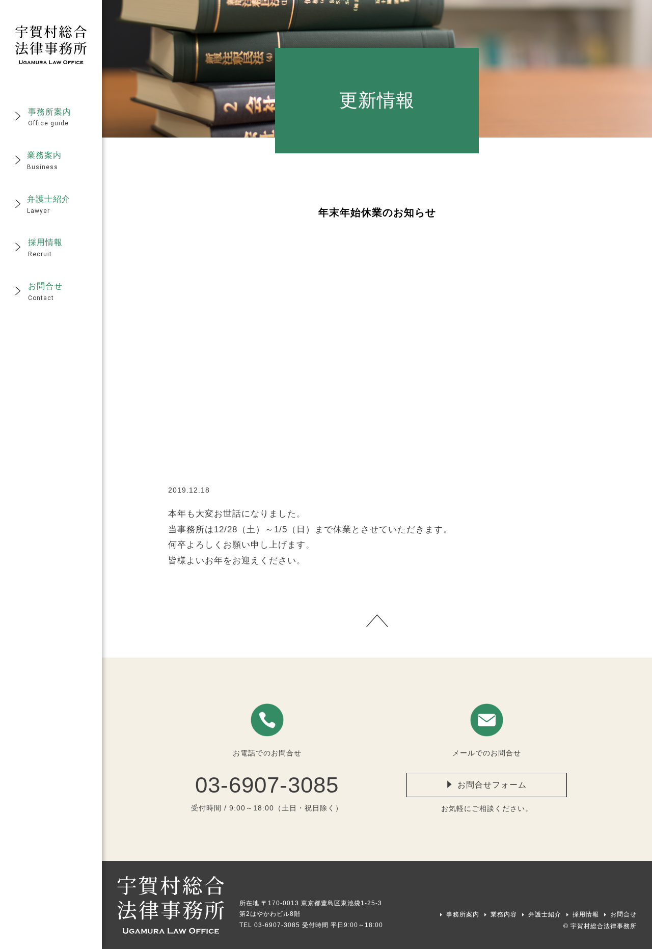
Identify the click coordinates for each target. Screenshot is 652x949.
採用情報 (586, 914)
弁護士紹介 (544, 914)
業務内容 (504, 914)
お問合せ (623, 914)
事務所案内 (462, 914)
